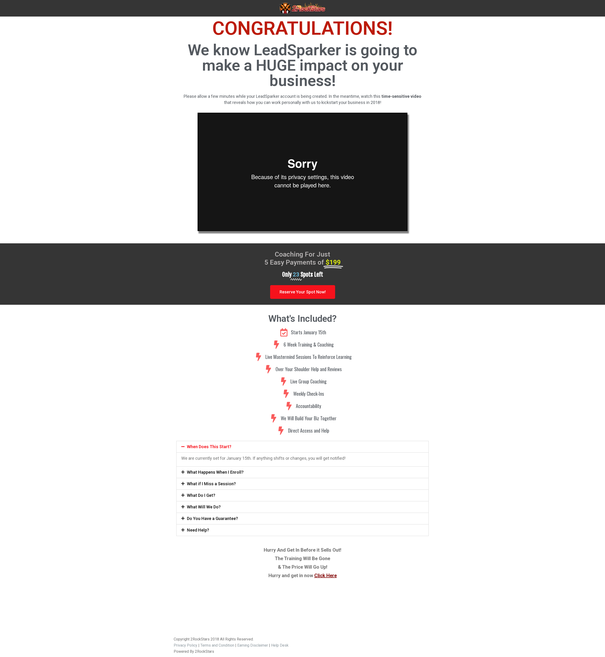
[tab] (302, 446)
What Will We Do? (204, 506)
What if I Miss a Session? (211, 483)
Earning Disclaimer (252, 645)
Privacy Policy (185, 645)
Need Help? (198, 530)
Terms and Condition (217, 645)
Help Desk (280, 645)
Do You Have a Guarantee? (212, 518)
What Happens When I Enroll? (215, 472)
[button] (302, 292)
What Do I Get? (201, 495)
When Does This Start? (209, 446)
